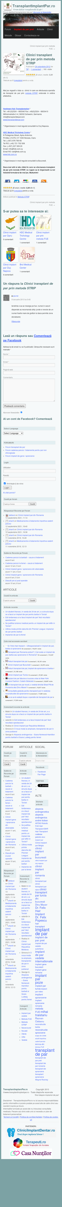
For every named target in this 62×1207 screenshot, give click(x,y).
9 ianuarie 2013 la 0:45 (21, 299)
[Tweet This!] (16, 180)
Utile (23, 1037)
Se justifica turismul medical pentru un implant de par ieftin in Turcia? (26, 833)
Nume (5, 354)
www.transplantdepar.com (13, 119)
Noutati (24, 1030)
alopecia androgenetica (42, 810)
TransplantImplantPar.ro (15, 1089)
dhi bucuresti (40, 900)
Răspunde (16, 321)
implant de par (42, 931)
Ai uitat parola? (9, 492)
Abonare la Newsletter (42, 12)
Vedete (24, 1040)
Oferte (24, 1033)
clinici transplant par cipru (40, 886)
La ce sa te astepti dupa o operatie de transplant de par (30, 697)
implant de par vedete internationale (44, 956)
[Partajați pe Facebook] (7, 180)
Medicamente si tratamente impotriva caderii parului (11, 908)
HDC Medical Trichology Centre (26, 235)
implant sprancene (40, 996)
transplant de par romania (40, 1064)
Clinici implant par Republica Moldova (29, 725)
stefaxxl (12, 515)
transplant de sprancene (40, 1070)
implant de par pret (41, 938)
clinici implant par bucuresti (40, 852)
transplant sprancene (39, 1075)
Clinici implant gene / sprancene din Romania (24, 574)
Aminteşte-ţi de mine (14, 483)
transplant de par (44, 1052)
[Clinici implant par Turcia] (6, 674)
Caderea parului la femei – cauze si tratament (24, 563)
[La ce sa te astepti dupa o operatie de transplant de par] (6, 697)
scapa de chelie (40, 1035)
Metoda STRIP (23, 196)
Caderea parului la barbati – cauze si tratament (24, 557)
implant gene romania (40, 971)
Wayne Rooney (41, 1079)
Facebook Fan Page (42, 773)
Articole (40, 29)
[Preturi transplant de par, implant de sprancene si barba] (6, 668)
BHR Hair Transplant (41, 830)
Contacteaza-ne (31, 35)
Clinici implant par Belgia (41, 844)
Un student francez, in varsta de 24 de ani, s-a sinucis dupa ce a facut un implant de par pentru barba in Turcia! (29, 613)
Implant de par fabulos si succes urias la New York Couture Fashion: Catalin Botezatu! (27, 679)
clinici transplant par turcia (41, 892)
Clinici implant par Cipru (9, 234)
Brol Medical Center (25, 266)
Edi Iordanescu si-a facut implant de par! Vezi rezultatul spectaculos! (27, 813)
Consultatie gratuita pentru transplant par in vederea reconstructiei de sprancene (27, 692)
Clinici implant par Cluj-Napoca (9, 267)
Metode (8, 35)
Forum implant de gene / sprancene (19, 456)
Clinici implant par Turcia (18, 674)
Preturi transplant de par (17, 661)
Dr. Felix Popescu (41, 918)
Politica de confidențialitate (31, 1117)
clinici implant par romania (40, 870)
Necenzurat (26, 1027)
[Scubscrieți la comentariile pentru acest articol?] (43, 180)
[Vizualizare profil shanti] (6, 521)
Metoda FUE (27, 1019)
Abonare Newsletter (11, 412)
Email (5, 361)
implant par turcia (40, 987)
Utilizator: (7, 467)
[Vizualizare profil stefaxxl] (6, 515)
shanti (11, 521)
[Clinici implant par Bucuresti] (6, 664)
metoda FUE (39, 1010)
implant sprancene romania (39, 1003)
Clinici (50, 29)
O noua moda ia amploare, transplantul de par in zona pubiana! (27, 960)
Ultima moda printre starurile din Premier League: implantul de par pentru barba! (27, 854)
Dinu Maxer (41, 904)
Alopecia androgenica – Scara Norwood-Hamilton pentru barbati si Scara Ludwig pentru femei (30, 735)
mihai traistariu (41, 1013)
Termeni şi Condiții (11, 1117)
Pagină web (8, 369)
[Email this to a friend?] (34, 180)
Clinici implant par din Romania (31, 515)
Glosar (18, 35)
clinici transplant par (40, 879)
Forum (8, 29)
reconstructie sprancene (41, 1031)
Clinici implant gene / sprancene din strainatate (24, 569)
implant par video (41, 990)
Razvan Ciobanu (39, 1019)
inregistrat (18, 80)
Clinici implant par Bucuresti (19, 664)
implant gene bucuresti (40, 965)
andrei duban (41, 820)
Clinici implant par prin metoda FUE (42, 235)
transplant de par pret (40, 1059)
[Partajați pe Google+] (25, 180)
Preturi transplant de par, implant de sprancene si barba (30, 668)
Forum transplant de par (15, 447)
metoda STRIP (31, 93)
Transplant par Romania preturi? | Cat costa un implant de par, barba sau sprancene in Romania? (30, 653)
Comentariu (8, 377)
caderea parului (38, 835)
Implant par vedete (26, 1014)
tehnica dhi (39, 1044)
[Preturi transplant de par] (6, 661)
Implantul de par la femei (15, 634)
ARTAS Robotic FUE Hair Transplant (41, 826)
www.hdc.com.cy (10, 154)
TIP (27, 69)
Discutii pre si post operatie (16, 580)
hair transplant (40, 925)
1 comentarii (36, 69)
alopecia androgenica (41, 816)
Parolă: (6, 475)
